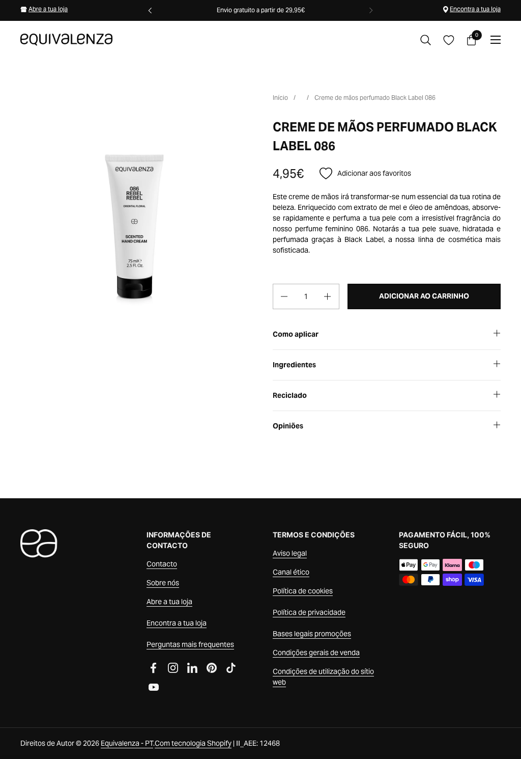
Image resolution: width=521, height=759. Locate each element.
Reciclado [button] (290, 395)
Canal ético (291, 572)
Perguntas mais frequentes (190, 644)
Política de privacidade (309, 612)
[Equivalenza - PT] (66, 40)
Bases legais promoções (312, 633)
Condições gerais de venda (316, 652)
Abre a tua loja (48, 9)
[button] (425, 40)
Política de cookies (303, 590)
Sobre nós (163, 582)
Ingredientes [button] (294, 364)
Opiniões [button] (288, 425)
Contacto (162, 563)
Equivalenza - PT (127, 743)
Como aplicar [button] (296, 334)
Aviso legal (290, 553)
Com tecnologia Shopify (193, 743)
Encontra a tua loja (475, 9)
